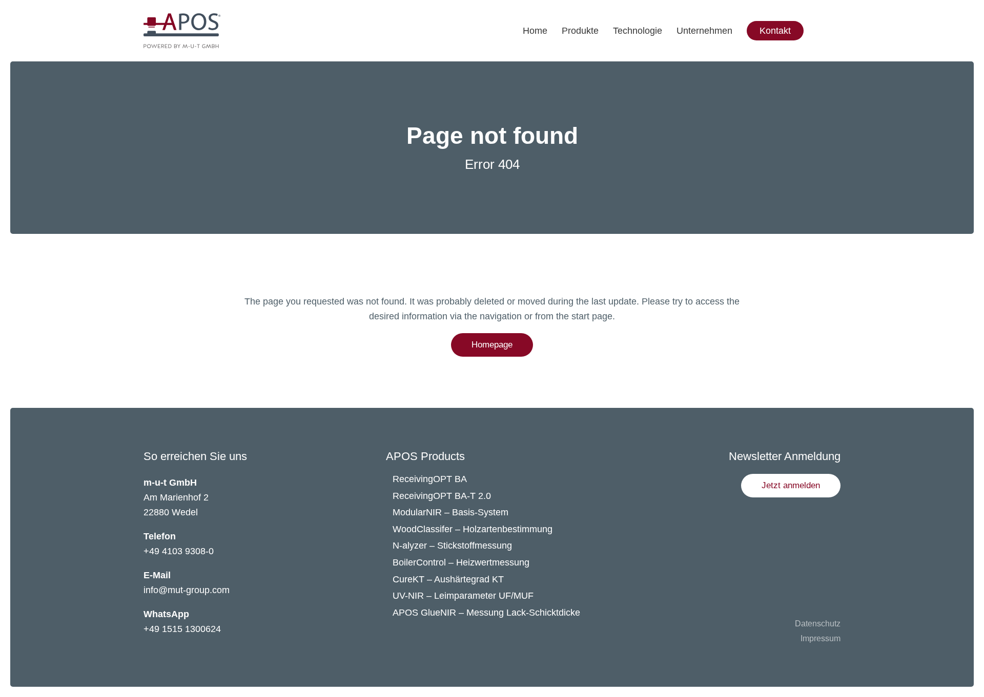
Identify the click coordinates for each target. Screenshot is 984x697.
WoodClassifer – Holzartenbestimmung (472, 529)
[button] (790, 485)
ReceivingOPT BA (430, 479)
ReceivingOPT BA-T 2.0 (442, 496)
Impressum (820, 638)
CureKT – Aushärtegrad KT (448, 579)
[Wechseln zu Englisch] (847, 10)
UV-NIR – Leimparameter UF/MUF (464, 596)
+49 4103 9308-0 (179, 551)
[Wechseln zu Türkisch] (847, 51)
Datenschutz (817, 623)
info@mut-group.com (187, 590)
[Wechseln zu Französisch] (847, 30)
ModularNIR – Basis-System (450, 512)
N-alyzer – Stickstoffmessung (452, 545)
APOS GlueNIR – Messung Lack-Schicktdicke (486, 612)
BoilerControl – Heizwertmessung (461, 562)
